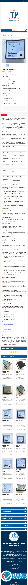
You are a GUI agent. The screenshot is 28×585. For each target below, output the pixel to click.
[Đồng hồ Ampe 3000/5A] (21, 364)
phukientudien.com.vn (8, 324)
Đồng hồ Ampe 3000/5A (19, 372)
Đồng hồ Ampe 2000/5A (19, 396)
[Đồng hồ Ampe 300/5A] (7, 488)
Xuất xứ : (9, 81)
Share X (15, 74)
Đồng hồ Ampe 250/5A (19, 495)
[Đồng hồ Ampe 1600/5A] (7, 414)
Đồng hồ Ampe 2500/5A (5, 396)
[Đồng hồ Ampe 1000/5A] (7, 438)
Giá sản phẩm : (7, 108)
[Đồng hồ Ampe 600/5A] (7, 463)
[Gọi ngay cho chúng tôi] (15, 576)
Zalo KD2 (12, 100)
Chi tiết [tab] (4, 114)
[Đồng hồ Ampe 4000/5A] (7, 364)
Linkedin (6, 76)
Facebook (6, 74)
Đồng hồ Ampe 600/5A (5, 470)
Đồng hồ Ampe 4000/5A (5, 372)
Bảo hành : (8, 83)
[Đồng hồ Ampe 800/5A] (21, 438)
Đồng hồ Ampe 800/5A (19, 446)
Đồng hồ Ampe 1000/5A (5, 446)
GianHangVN (16, 584)
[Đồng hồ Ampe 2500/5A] (7, 389)
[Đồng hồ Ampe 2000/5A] (21, 389)
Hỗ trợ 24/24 (13, 103)
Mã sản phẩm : (8, 79)
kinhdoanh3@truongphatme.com (13, 331)
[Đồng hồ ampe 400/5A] (14, 51)
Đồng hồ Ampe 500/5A (19, 470)
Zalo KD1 (12, 98)
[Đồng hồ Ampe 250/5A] (21, 488)
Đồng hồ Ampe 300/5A (5, 495)
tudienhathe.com (7, 329)
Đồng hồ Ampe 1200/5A (19, 421)
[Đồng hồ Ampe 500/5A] (21, 463)
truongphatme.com (8, 326)
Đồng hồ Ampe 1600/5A (5, 421)
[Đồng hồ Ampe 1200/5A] (21, 414)
